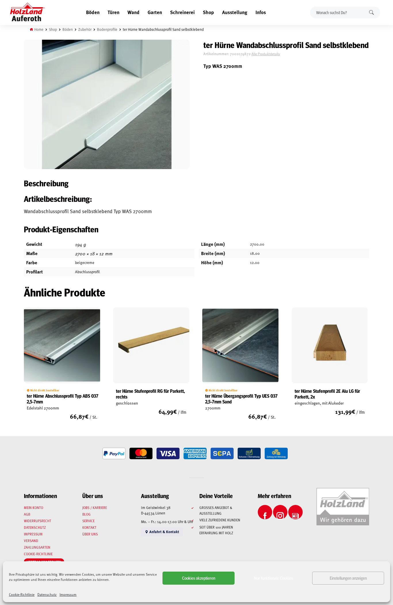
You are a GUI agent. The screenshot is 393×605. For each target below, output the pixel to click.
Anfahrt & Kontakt (163, 531)
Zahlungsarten (37, 547)
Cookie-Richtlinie (22, 594)
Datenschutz (47, 594)
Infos (260, 12)
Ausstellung (234, 12)
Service (88, 520)
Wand (133, 12)
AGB (27, 514)
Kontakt (89, 527)
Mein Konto (33, 507)
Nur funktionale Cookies (273, 578)
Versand (31, 540)
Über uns (90, 534)
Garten (155, 12)
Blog (86, 514)
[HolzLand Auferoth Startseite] (27, 12)
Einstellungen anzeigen (348, 578)
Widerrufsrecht (37, 520)
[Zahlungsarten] (113, 453)
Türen (113, 12)
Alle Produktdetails (265, 53)
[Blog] (295, 512)
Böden (93, 12)
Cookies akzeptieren (198, 578)
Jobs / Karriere (94, 507)
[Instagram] (280, 512)
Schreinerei (182, 12)
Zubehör (84, 29)
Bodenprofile (107, 29)
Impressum (68, 594)
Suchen (371, 12)
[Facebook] (265, 512)
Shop (208, 12)
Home (38, 29)
